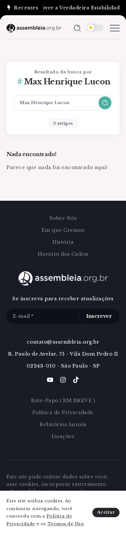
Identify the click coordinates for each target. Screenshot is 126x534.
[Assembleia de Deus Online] (33, 28)
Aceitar (106, 512)
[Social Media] (50, 380)
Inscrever (99, 316)
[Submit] (105, 102)
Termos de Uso (65, 524)
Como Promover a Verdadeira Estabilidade (64, 8)
